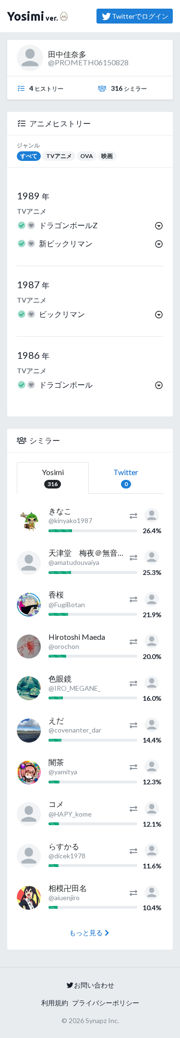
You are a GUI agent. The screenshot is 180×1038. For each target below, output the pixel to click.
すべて (28, 155)
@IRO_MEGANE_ (74, 688)
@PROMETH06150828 (88, 62)
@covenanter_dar (74, 730)
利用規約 (54, 1003)
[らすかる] (29, 856)
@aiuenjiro (64, 897)
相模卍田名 (67, 887)
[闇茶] (29, 772)
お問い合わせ (94, 985)
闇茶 (56, 762)
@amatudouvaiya (73, 562)
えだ (56, 720)
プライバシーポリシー (105, 1003)
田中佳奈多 (67, 54)
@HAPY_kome (70, 814)
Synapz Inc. (102, 1020)
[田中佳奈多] (151, 514)
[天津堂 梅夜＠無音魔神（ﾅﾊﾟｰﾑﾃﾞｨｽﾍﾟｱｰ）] (29, 563)
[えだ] (29, 731)
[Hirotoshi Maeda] (29, 647)
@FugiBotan (66, 604)
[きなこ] (29, 521)
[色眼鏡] (29, 688)
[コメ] (29, 814)
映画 (107, 155)
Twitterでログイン (140, 16)
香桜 (56, 594)
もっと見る (86, 932)
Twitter (125, 477)
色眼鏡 (60, 678)
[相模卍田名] (29, 898)
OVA (86, 155)
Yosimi (53, 477)
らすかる (63, 846)
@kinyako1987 (70, 520)
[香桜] (29, 605)
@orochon (63, 646)
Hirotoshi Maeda (76, 636)
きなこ (60, 510)
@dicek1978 (66, 856)
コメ (56, 803)
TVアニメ (59, 155)
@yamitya (62, 772)
